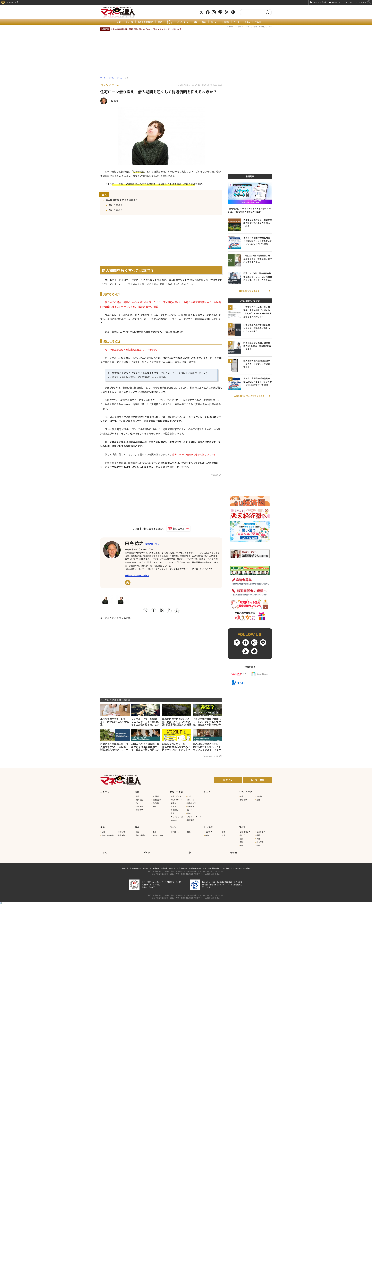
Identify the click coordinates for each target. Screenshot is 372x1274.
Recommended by (209, 756)
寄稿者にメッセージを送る (137, 575)
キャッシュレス (177, 817)
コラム (247, 22)
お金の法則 (260, 832)
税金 (204, 22)
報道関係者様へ (135, 868)
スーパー (190, 810)
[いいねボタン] (177, 528)
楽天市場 (190, 806)
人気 (119, 22)
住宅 (242, 839)
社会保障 (259, 842)
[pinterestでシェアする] (169, 610)
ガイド (147, 852)
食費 (172, 813)
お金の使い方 (245, 832)
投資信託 (139, 800)
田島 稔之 (134, 543)
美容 (189, 813)
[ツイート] (145, 610)
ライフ (236, 22)
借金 (189, 832)
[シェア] (153, 610)
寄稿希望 (156, 868)
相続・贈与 (140, 835)
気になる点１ (116, 205)
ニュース (129, 22)
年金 (154, 832)
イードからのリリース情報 (240, 868)
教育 (242, 845)
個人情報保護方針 (214, 868)
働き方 (242, 835)
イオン (173, 806)
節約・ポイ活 (169, 22)
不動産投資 (157, 800)
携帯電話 (190, 820)
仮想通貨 (156, 803)
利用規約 (184, 868)
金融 (258, 800)
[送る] (161, 610)
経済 (207, 835)
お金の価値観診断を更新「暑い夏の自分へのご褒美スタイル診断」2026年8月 (146, 29)
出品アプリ (191, 803)
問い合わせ (147, 868)
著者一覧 (125, 868)
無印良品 (174, 810)
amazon (174, 820)
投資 (160, 22)
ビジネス (225, 22)
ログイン (228, 780)
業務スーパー (176, 803)
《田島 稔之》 (216, 475)
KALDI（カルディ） (178, 800)
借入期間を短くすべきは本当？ (121, 200)
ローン (213, 22)
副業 (223, 832)
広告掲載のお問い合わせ (170, 868)
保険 (195, 22)
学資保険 (121, 835)
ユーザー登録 (257, 780)
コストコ (190, 800)
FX (137, 803)
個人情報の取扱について (197, 868)
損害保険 (121, 832)
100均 (189, 796)
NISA (154, 806)
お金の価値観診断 (145, 22)
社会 (223, 835)
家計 (242, 842)
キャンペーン (182, 22)
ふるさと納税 (158, 835)
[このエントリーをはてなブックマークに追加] (177, 610)
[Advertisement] (161, 657)
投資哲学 (139, 810)
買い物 (259, 796)
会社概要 (226, 868)
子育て (259, 839)
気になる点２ (116, 210)
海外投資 (139, 806)
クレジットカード (194, 817)
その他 (258, 22)
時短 (258, 845)
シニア (207, 791)
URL (127, 582)
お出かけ (243, 800)
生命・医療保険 (107, 835)
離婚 (258, 835)
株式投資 (156, 796)
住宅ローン (175, 832)
